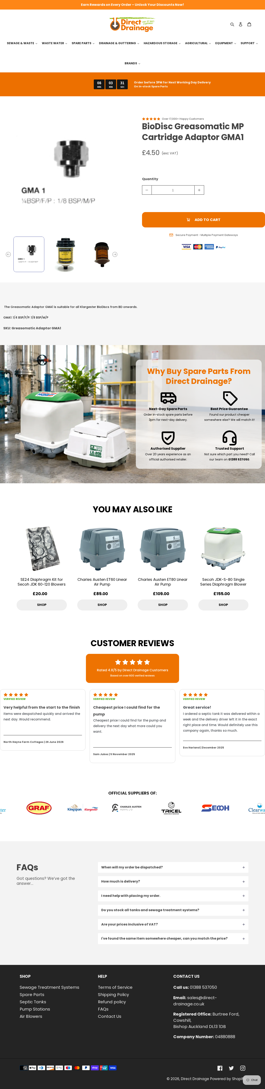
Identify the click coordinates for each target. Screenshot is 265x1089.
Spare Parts (32, 994)
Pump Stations (35, 1009)
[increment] (199, 190)
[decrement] (147, 190)
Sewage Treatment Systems (49, 987)
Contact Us (109, 1016)
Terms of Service (115, 987)
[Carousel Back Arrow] (8, 254)
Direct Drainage (195, 1078)
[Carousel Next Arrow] (114, 254)
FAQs (103, 1009)
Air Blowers (31, 1016)
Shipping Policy (113, 994)
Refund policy (112, 1002)
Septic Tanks (33, 1002)
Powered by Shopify (227, 1078)
